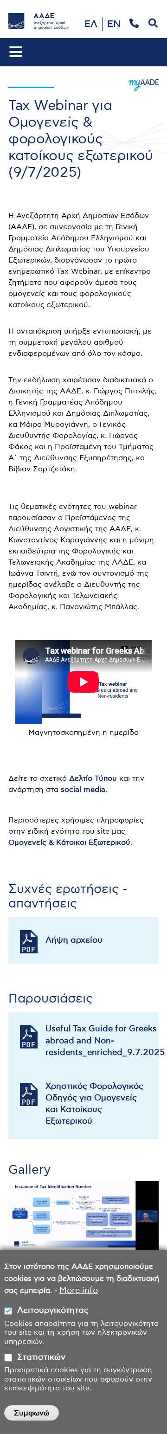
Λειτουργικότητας (53, 1310)
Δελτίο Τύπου (93, 778)
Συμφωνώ (31, 1413)
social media (83, 789)
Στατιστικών (41, 1357)
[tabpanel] (83, 1215)
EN (114, 24)
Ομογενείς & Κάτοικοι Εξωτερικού (69, 842)
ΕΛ (90, 24)
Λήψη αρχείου (74, 940)
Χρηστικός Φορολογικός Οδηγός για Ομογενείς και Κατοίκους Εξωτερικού (94, 1104)
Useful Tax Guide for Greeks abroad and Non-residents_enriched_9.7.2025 (102, 1040)
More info (78, 1290)
